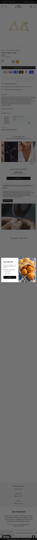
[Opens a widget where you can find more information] (6, 537)
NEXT (10, 277)
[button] (33, 536)
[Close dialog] (34, 259)
